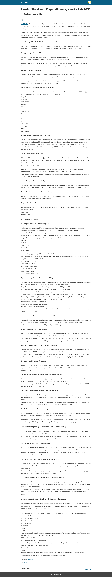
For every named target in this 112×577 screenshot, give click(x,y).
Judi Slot (30, 559)
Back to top (88, 569)
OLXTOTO (24, 24)
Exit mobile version (56, 574)
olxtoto (26, 562)
